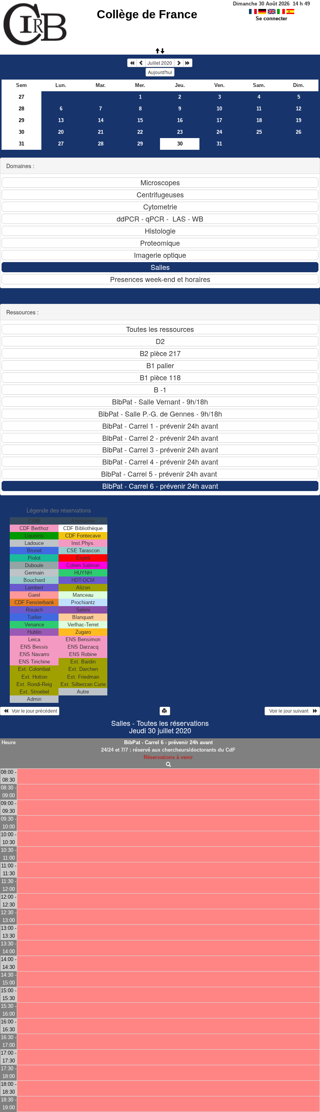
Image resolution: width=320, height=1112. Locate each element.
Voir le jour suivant (290, 711)
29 (21, 120)
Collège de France (147, 14)
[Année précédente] (132, 63)
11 (258, 109)
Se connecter (271, 18)
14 (100, 120)
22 (140, 132)
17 (219, 120)
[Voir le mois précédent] (141, 63)
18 (259, 120)
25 (259, 132)
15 (140, 120)
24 (219, 132)
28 (21, 109)
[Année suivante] (187, 63)
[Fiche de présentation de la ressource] (168, 764)
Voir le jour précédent (32, 711)
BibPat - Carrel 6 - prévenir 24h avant (168, 742)
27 (21, 97)
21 (100, 132)
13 (61, 120)
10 (219, 109)
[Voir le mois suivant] (178, 63)
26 (298, 132)
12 (298, 109)
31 (21, 144)
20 (61, 132)
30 (21, 132)
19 (298, 120)
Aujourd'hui (160, 72)
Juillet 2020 (160, 62)
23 (180, 132)
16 (180, 120)
